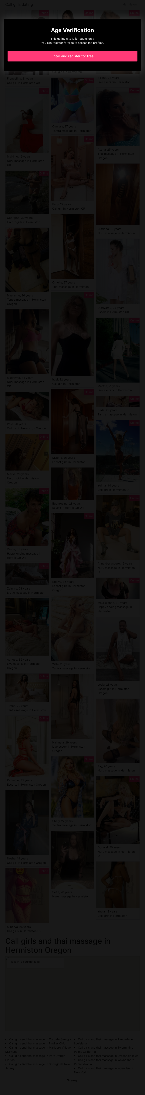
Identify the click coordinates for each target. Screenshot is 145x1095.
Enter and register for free (72, 56)
